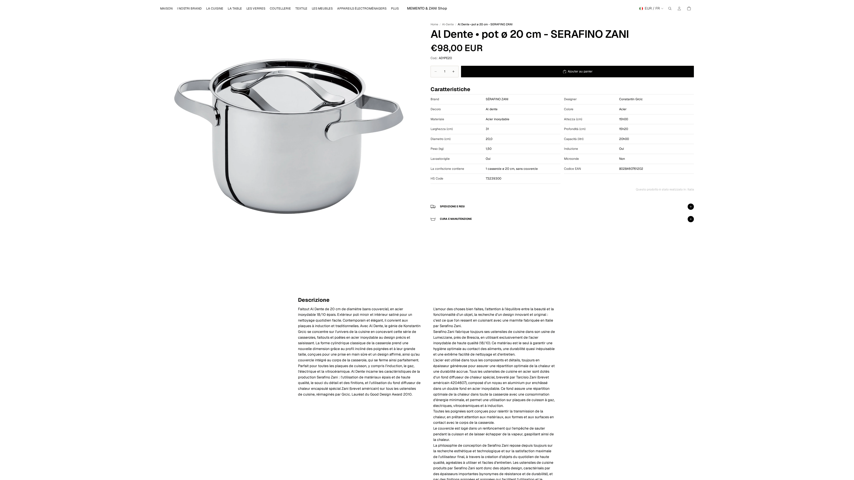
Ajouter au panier (580, 71)
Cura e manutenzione (456, 219)
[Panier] (689, 8)
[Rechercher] (670, 8)
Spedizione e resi (452, 206)
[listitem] (395, 8)
